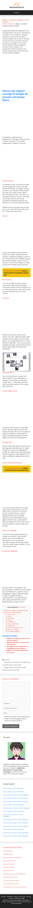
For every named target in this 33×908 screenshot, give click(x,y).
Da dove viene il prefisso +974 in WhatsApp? (16, 823)
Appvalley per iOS (8, 870)
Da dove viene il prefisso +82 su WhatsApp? (15, 798)
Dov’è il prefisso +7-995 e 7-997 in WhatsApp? (16, 808)
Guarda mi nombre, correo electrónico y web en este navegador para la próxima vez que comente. (17, 718)
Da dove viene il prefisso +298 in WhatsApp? (16, 801)
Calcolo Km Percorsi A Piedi (11, 884)
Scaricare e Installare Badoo (11, 880)
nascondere (21, 607)
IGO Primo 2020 (7, 851)
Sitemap (28, 896)
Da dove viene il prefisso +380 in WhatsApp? (16, 836)
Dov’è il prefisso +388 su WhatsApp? (13, 811)
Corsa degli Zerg (11, 624)
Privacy (11, 898)
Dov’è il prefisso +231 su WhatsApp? (13, 791)
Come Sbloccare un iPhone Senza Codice (15, 887)
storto (8, 616)
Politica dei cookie (19, 898)
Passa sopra (10, 614)
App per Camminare (8, 864)
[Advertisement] (16, 72)
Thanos (8, 620)
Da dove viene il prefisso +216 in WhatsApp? (15, 826)
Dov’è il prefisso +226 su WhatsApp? (13, 805)
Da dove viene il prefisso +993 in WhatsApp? (16, 819)
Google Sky (10, 626)
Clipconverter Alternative (10, 877)
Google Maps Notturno (9, 861)
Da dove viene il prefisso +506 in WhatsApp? (16, 832)
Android (11, 24)
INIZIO (4, 24)
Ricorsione (9, 618)
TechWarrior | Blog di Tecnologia (16, 896)
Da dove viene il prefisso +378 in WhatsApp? (16, 795)
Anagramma (10, 622)
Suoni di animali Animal (14, 627)
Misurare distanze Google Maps (12, 857)
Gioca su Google (11, 629)
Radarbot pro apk (8, 854)
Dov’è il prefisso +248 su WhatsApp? (13, 829)
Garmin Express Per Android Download (14, 874)
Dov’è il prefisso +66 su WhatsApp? (13, 788)
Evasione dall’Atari (12, 631)
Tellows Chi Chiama (8, 867)
